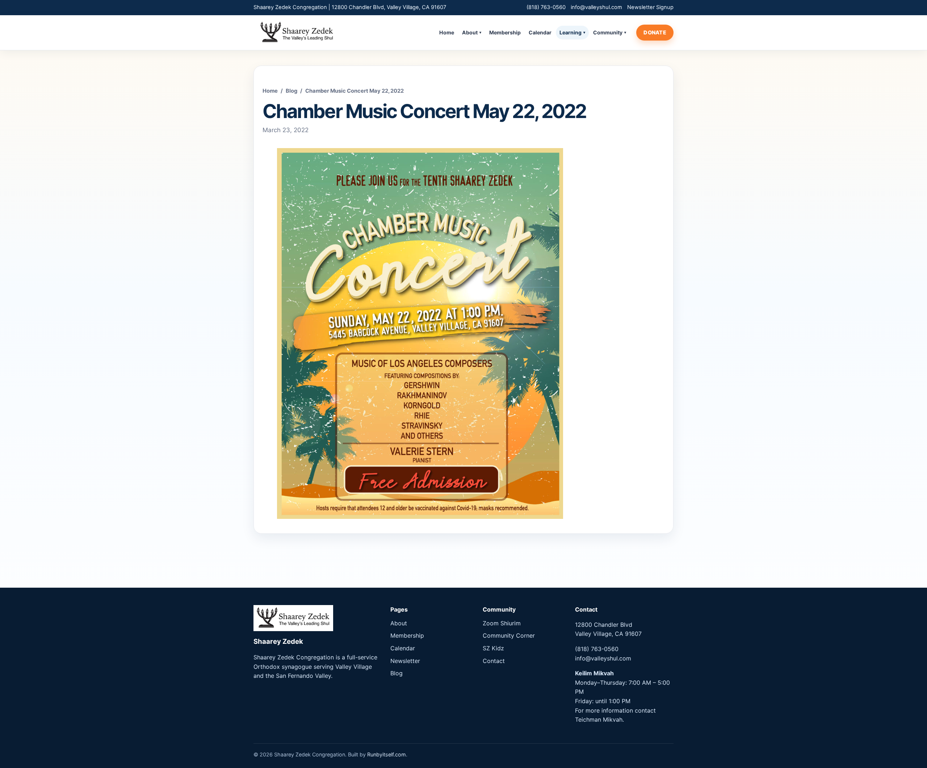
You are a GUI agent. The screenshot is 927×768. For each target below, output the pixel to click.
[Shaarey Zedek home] (296, 33)
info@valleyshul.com (596, 7)
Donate (654, 32)
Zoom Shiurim (502, 623)
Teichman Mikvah (598, 719)
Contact (494, 660)
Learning (572, 32)
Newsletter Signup (650, 7)
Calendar (540, 32)
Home (446, 32)
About (471, 32)
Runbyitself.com (386, 754)
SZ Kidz (493, 648)
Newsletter (405, 660)
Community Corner (509, 635)
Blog (291, 91)
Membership (505, 32)
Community (609, 32)
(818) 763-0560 (546, 7)
